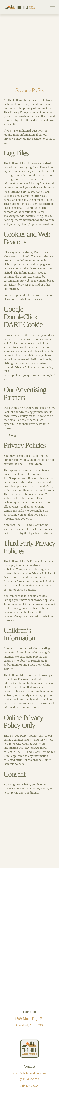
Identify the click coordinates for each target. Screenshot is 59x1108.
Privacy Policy (29, 1085)
